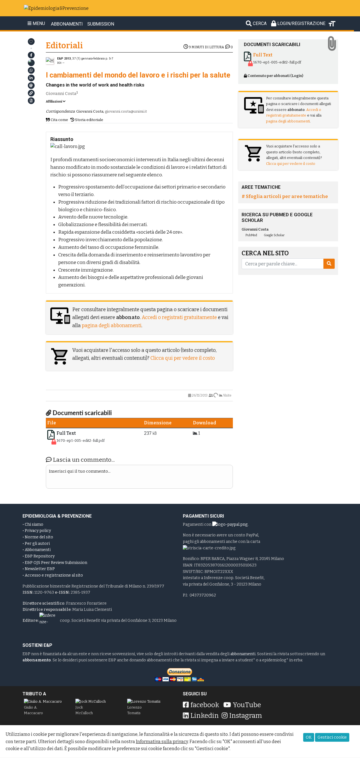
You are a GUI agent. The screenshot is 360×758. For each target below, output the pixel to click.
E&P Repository (40, 556)
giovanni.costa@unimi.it (126, 111)
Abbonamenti (38, 549)
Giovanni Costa (61, 93)
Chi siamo (34, 524)
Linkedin (204, 716)
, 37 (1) (81, 58)
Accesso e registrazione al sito (54, 575)
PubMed (251, 235)
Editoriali (64, 46)
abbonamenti (242, 654)
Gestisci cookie (332, 737)
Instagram (245, 716)
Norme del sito (39, 537)
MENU (38, 23)
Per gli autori (37, 543)
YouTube (247, 705)
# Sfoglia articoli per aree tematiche (285, 196)
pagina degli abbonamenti (111, 326)
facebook (204, 705)
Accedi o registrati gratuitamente (179, 317)
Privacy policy (38, 530)
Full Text (66, 433)
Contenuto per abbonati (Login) (275, 76)
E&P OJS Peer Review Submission (56, 562)
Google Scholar (274, 235)
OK (309, 737)
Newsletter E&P (40, 568)
